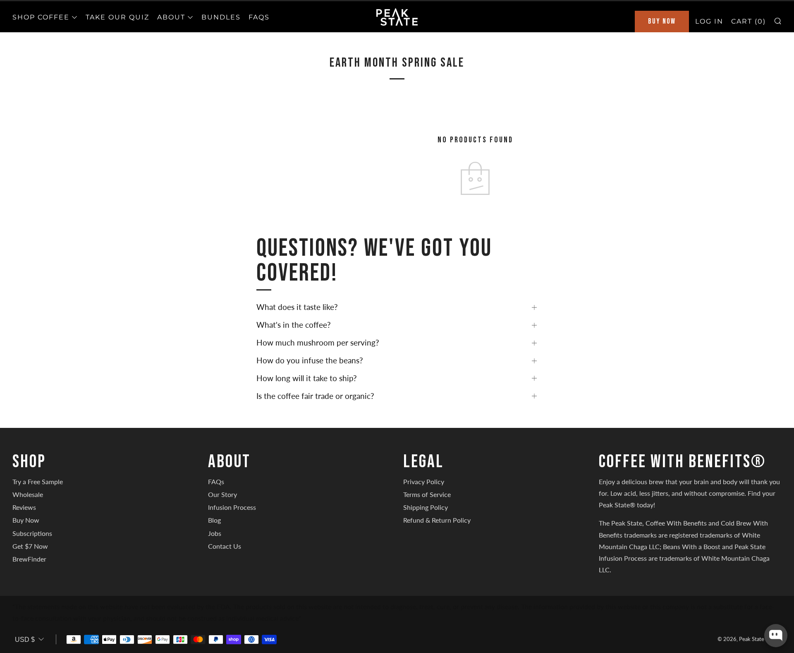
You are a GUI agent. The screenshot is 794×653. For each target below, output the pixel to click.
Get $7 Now (30, 546)
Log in (709, 21)
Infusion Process (232, 507)
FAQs (259, 17)
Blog (214, 520)
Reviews (24, 507)
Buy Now (662, 21)
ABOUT (171, 17)
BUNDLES (221, 17)
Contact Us (224, 546)
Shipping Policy (425, 507)
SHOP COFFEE (40, 17)
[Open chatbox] (775, 635)
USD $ (25, 639)
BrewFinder (29, 559)
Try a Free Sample (37, 481)
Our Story (222, 494)
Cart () (748, 21)
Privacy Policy (423, 481)
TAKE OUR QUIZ (117, 17)
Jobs (214, 533)
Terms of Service (427, 494)
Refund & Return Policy (437, 520)
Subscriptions (32, 533)
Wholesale (27, 494)
